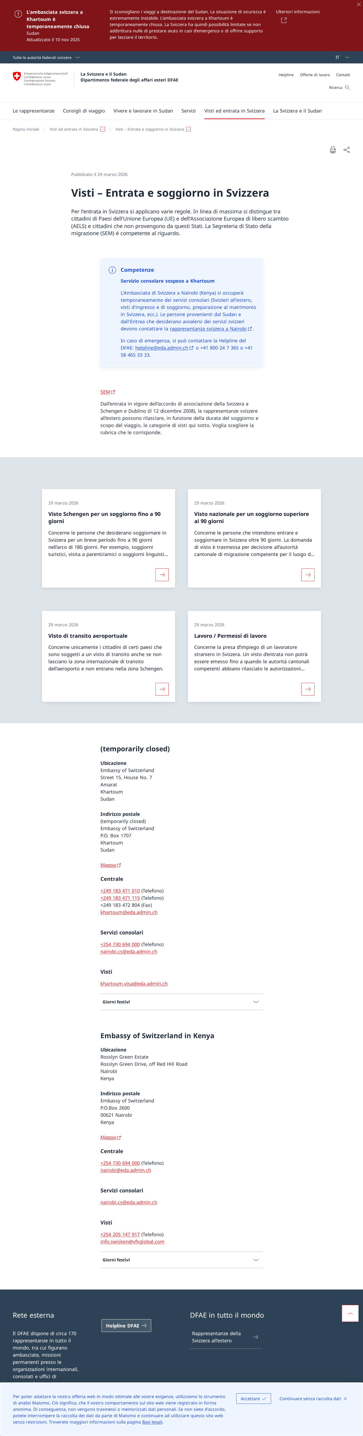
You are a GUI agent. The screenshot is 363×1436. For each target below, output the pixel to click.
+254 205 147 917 (120, 1234)
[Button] (283, 20)
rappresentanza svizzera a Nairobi (208, 328)
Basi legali (152, 1422)
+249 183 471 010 (120, 890)
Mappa (108, 865)
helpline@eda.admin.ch (161, 347)
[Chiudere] (358, 4)
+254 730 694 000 (120, 944)
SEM (105, 392)
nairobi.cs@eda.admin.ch (128, 951)
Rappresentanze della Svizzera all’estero (216, 1337)
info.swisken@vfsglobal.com (132, 1241)
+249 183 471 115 (120, 898)
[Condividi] (346, 149)
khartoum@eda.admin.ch (129, 912)
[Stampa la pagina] (333, 149)
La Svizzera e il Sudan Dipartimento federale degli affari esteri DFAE (129, 77)
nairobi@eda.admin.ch (125, 1170)
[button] (34, 110)
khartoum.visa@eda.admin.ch (134, 983)
